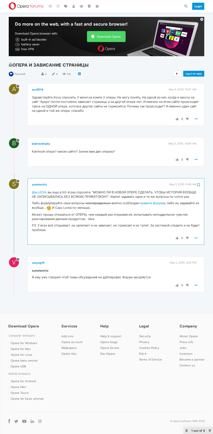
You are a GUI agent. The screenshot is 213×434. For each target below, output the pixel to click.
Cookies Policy (149, 347)
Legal (144, 326)
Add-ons (67, 336)
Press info (186, 342)
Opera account (72, 342)
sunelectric (39, 184)
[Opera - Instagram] (40, 421)
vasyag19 (38, 262)
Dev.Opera (107, 353)
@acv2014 (39, 192)
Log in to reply (194, 73)
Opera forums (109, 347)
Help (104, 326)
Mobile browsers (19, 374)
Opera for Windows (24, 343)
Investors (186, 353)
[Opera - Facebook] (9, 421)
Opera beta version (24, 360)
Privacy (144, 342)
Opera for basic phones (27, 398)
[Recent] (58, 6)
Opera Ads (69, 353)
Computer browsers (21, 335)
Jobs (183, 347)
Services (69, 326)
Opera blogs (109, 342)
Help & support (110, 336)
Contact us (187, 365)
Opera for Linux (21, 354)
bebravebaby (41, 143)
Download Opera (109, 36)
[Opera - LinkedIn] (32, 421)
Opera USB (18, 366)
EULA (142, 353)
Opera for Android (23, 381)
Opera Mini (18, 387)
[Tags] (66, 6)
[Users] (74, 6)
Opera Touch (19, 392)
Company (188, 326)
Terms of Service (150, 359)
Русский (20, 74)
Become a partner (192, 359)
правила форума (152, 203)
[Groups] (81, 6)
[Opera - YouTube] (24, 421)
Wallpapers (69, 347)
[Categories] (50, 6)
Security (145, 336)
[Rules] (89, 6)
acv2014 (37, 89)
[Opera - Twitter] (16, 421)
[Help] (97, 6)
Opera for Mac (21, 349)
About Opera (189, 336)
